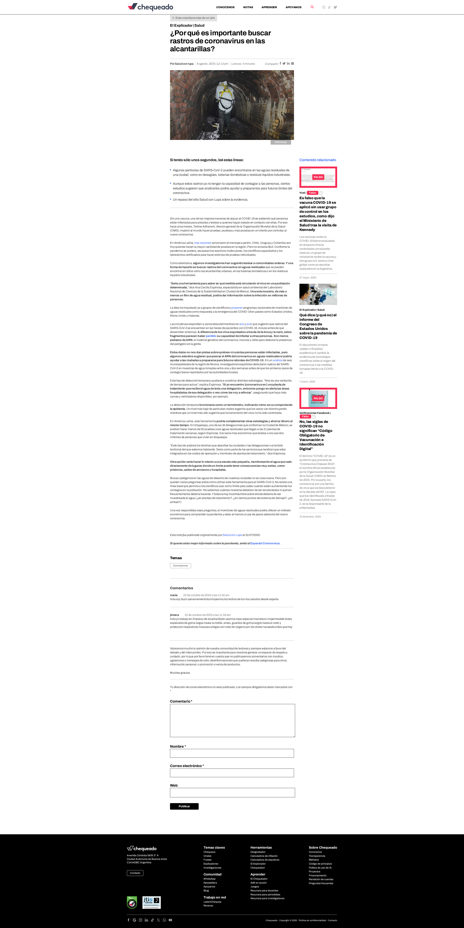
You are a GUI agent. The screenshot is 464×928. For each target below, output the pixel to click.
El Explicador (181, 25)
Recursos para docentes (264, 890)
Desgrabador (258, 852)
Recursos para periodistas (265, 894)
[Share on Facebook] (281, 63)
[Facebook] (130, 920)
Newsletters (210, 882)
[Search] (312, 6)
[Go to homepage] (156, 7)
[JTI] (151, 902)
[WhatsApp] (166, 920)
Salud (199, 25)
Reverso (208, 905)
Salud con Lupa (232, 534)
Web (174, 785)
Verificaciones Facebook (314, 413)
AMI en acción (258, 882)
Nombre (178, 746)
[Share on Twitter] (284, 63)
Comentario (181, 701)
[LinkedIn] (148, 920)
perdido (211, 335)
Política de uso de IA (320, 867)
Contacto (135, 873)
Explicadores (211, 863)
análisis (278, 360)
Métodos (314, 859)
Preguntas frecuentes (321, 883)
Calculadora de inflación (264, 856)
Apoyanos (293, 7)
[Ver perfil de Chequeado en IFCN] (132, 902)
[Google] (136, 920)
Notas (248, 7)
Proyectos (314, 871)
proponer (237, 307)
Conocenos (225, 7)
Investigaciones (212, 867)
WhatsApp (210, 878)
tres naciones (202, 242)
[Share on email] (292, 63)
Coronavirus (180, 565)
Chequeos (209, 852)
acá (241, 324)
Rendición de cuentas (321, 879)
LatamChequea (212, 901)
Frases (208, 859)
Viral (302, 192)
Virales (207, 856)
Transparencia (317, 856)
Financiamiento (317, 875)
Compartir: (272, 63)
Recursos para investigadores (267, 898)
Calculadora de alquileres (264, 859)
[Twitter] (160, 920)
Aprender (269, 7)
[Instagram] (142, 920)
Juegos (254, 886)
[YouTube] (170, 920)
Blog (206, 890)
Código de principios (320, 863)
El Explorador (258, 863)
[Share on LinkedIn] (288, 63)
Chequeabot (257, 867)
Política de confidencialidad (312, 920)
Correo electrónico (187, 766)
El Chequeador (259, 878)
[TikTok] (154, 920)
